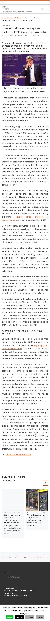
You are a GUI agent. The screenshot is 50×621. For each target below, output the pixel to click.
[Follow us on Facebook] (2, 2)
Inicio (4, 18)
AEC (6, 35)
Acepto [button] (9, 617)
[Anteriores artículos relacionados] (40, 483)
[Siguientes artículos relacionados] (45, 483)
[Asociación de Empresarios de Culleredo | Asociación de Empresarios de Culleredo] (6, 7)
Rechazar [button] (19, 617)
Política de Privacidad (12, 577)
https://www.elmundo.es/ (18, 454)
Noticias (10, 18)
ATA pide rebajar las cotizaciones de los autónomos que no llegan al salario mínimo (36, 520)
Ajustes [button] (40, 617)
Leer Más (30, 617)
